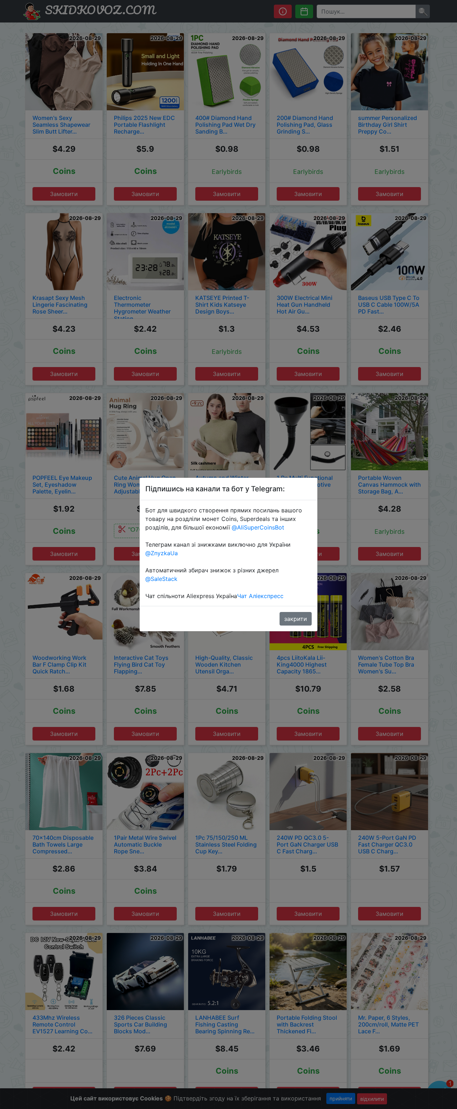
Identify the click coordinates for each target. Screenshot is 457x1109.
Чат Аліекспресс (260, 595)
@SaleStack (161, 578)
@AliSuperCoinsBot (258, 527)
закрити (295, 618)
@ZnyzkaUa (161, 553)
